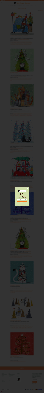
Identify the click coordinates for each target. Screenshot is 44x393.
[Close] (27, 188)
